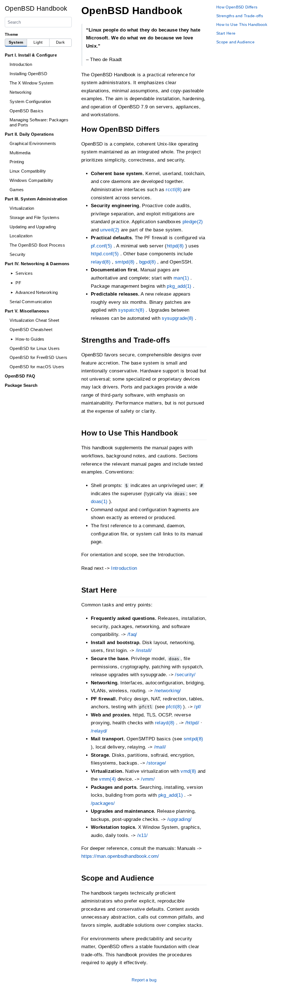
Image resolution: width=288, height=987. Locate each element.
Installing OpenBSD (28, 73)
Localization (21, 235)
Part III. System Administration (36, 198)
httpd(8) (175, 246)
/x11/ (142, 835)
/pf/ (197, 706)
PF (18, 282)
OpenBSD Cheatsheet (31, 329)
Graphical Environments (33, 143)
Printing (17, 161)
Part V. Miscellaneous (27, 311)
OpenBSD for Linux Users (35, 348)
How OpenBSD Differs (236, 7)
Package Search (21, 385)
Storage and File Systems (34, 217)
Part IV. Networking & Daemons (37, 263)
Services (24, 273)
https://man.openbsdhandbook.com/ (120, 856)
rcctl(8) (174, 189)
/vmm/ (148, 779)
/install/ (144, 650)
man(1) (181, 278)
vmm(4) (107, 779)
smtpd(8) (125, 262)
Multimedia (20, 152)
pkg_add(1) (179, 286)
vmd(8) (188, 771)
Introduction (21, 64)
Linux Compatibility (28, 171)
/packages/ (103, 803)
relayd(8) (101, 262)
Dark (60, 42)
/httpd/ (192, 722)
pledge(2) (193, 221)
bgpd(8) (147, 262)
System (16, 42)
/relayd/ (99, 731)
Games (17, 189)
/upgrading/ (179, 819)
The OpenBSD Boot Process (37, 245)
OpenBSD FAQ (20, 376)
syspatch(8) (131, 310)
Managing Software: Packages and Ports (39, 122)
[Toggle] (12, 273)
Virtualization (22, 208)
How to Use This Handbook (241, 24)
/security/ (185, 674)
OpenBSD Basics (27, 110)
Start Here (225, 33)
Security (18, 254)
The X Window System (31, 83)
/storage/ (156, 763)
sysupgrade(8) (177, 318)
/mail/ (160, 747)
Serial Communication (31, 301)
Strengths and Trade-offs (239, 16)
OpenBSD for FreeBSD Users (38, 357)
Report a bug (144, 979)
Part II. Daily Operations (29, 134)
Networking (20, 92)
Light (38, 42)
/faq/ (132, 634)
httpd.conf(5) (105, 253)
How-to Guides (29, 339)
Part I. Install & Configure (31, 55)
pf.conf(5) (101, 246)
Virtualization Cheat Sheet (34, 320)
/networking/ (167, 690)
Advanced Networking (36, 292)
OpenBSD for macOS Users (37, 366)
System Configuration (30, 101)
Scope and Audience (235, 42)
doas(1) (99, 501)
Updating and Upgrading (33, 226)
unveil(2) (109, 230)
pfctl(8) (174, 706)
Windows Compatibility (31, 180)
